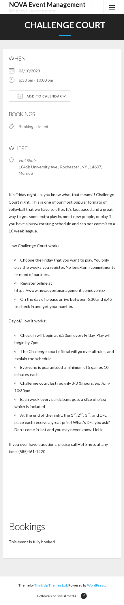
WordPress (96, 585)
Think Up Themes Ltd (50, 585)
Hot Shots (27, 160)
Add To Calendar (44, 96)
